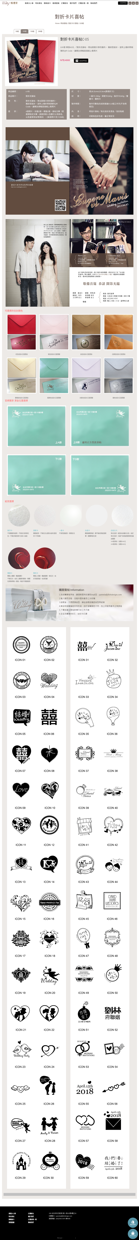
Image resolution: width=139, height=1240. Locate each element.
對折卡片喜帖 (73, 23)
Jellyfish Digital (69, 1238)
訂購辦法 (64, 3)
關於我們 (73, 3)
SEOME (79, 1238)
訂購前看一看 (83, 3)
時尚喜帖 (38, 3)
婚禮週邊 (56, 3)
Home (57, 23)
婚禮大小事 (29, 3)
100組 (81, 23)
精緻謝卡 (47, 3)
